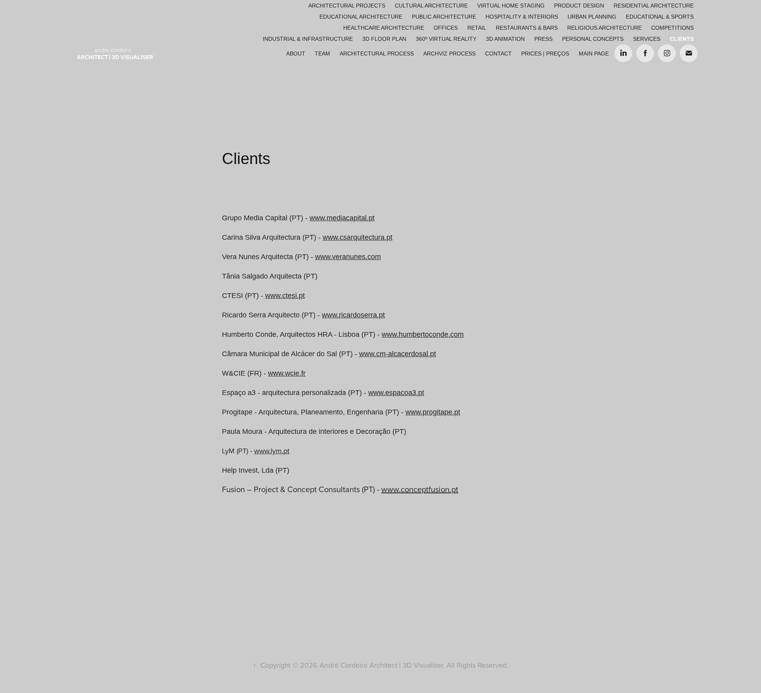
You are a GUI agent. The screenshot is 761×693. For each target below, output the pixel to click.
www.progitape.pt (432, 412)
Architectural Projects (346, 5)
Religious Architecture (604, 28)
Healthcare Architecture (383, 28)
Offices (446, 28)
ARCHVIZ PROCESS (449, 53)
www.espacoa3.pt (396, 393)
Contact (498, 53)
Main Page (594, 53)
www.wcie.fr (287, 373)
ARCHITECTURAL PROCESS (377, 53)
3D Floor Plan (384, 39)
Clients (682, 39)
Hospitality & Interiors (522, 16)
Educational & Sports (660, 16)
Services (646, 39)
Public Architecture (444, 16)
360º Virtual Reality (446, 39)
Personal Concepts (592, 39)
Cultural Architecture (431, 5)
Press (543, 39)
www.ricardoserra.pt (353, 315)
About (295, 53)
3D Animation (505, 39)
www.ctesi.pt (285, 296)
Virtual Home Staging (511, 5)
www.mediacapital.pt (342, 218)
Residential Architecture (654, 5)
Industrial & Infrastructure (308, 39)
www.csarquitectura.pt (357, 237)
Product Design (579, 5)
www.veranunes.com (348, 257)
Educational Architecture (360, 16)
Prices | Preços (545, 53)
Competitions (672, 28)
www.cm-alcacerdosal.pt (397, 354)
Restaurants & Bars (527, 28)
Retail (476, 28)
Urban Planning (592, 16)
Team (322, 53)
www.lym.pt (271, 451)
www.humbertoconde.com (423, 334)
